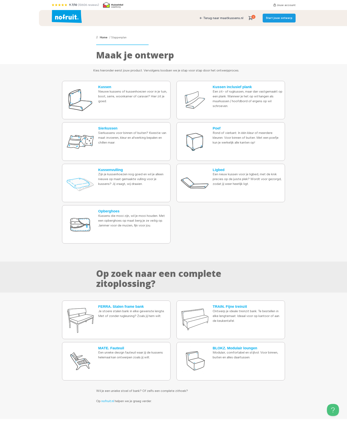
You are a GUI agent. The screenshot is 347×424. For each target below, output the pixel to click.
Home (103, 37)
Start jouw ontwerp (279, 18)
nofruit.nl (107, 401)
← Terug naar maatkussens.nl (221, 18)
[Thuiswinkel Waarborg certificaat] (113, 5)
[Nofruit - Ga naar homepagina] (67, 16)
